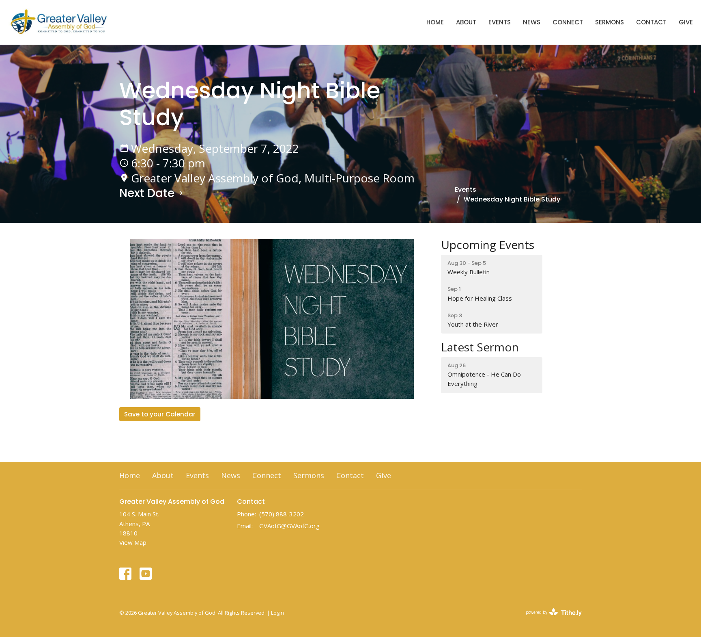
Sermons (609, 22)
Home (435, 22)
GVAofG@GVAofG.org (289, 526)
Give (686, 22)
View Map (132, 542)
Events (499, 22)
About (466, 22)
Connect (568, 22)
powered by (549, 619)
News (531, 22)
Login (277, 612)
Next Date (148, 193)
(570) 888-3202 (281, 514)
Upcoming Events (487, 244)
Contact (651, 22)
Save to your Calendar (160, 414)
